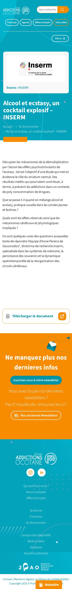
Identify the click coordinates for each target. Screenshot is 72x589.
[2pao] (36, 567)
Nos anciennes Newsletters (39, 415)
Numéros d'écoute (36, 553)
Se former (36, 510)
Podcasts (12, 22)
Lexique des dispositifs (36, 535)
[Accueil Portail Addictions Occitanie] (19, 10)
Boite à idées (36, 541)
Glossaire (36, 547)
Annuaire (51, 584)
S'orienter (36, 516)
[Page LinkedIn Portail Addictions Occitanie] (42, 472)
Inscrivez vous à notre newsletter (36, 380)
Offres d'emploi (42, 22)
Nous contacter (36, 492)
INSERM (23, 87)
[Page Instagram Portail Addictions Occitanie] (30, 472)
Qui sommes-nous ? (36, 486)
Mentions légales (24, 579)
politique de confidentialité (52, 579)
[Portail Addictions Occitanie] (36, 458)
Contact (7, 579)
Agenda (26, 22)
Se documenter (36, 522)
